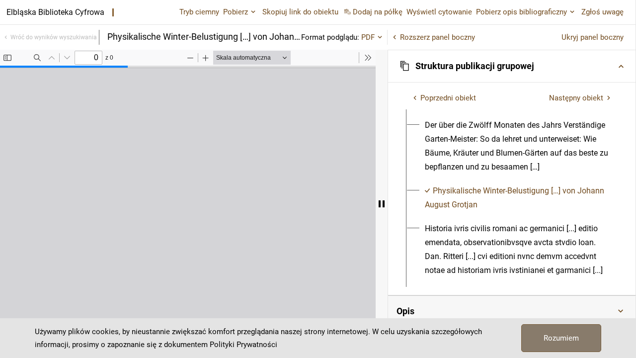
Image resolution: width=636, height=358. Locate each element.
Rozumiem (561, 338)
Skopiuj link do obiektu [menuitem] (300, 11)
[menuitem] (517, 146)
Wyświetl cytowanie (439, 11)
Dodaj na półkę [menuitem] (377, 11)
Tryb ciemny (199, 11)
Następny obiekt (576, 97)
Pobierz (235, 11)
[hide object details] (382, 204)
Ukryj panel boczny (592, 37)
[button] (512, 66)
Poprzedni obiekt (448, 97)
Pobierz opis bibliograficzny (521, 11)
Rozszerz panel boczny (437, 37)
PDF (368, 37)
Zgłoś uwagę (602, 11)
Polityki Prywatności (243, 344)
